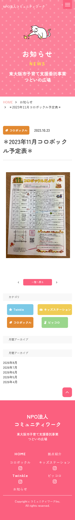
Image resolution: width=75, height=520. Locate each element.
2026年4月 (10, 381)
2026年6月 (10, 372)
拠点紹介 (55, 454)
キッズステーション (55, 462)
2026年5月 (10, 377)
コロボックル (20, 462)
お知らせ (26, 102)
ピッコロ (55, 476)
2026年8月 (10, 362)
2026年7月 (10, 367)
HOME (8, 102)
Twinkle (20, 476)
